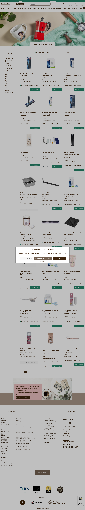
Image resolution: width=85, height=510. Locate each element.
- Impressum (42, 261)
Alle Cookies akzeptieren (59, 258)
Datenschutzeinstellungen (26, 258)
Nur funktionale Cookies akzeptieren (43, 258)
